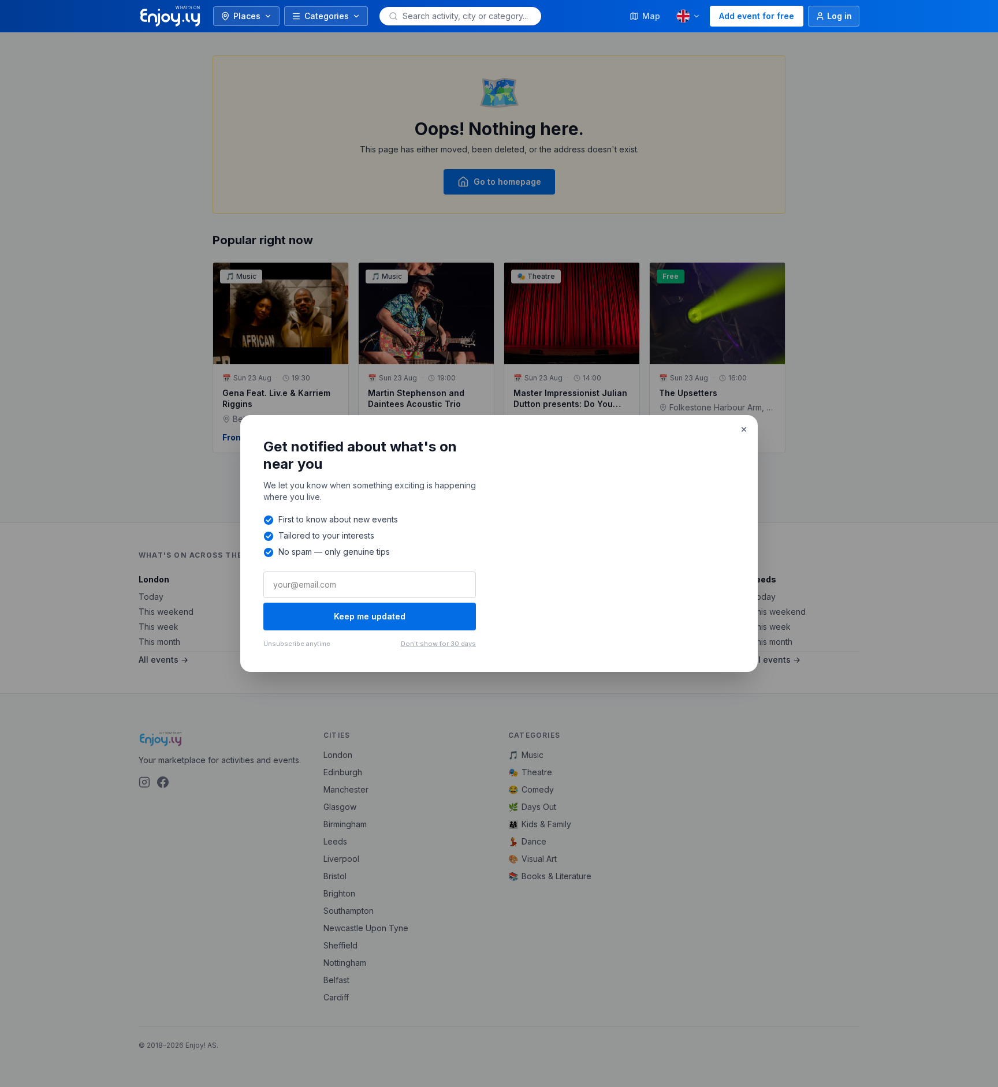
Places (246, 16)
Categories (326, 16)
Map (651, 16)
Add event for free (756, 16)
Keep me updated (369, 616)
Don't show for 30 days (438, 644)
